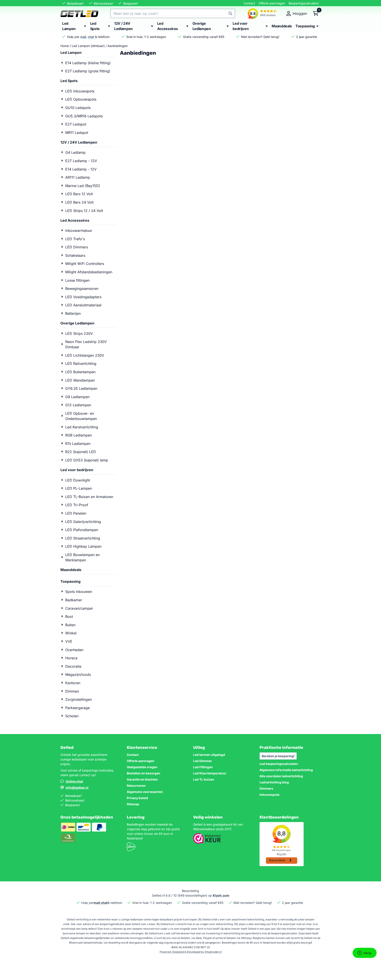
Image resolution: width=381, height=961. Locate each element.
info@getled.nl (77, 787)
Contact (249, 3)
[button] (296, 13)
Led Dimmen (202, 761)
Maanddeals (70, 570)
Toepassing (70, 581)
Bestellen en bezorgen (143, 773)
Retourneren (136, 785)
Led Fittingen (203, 767)
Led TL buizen (203, 779)
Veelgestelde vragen (142, 767)
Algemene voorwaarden (145, 792)
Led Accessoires (74, 220)
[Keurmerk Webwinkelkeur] (207, 842)
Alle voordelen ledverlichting (281, 776)
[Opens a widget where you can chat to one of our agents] (364, 953)
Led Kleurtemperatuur (209, 773)
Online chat (74, 781)
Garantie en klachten (142, 779)
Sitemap (133, 804)
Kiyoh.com (221, 895)
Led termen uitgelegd (209, 755)
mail (83, 37)
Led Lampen (71, 52)
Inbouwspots (270, 794)
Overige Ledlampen (77, 323)
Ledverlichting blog (274, 782)
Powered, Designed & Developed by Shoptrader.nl (191, 952)
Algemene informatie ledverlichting (286, 770)
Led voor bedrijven (76, 470)
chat (91, 37)
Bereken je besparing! (278, 756)
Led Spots (69, 81)
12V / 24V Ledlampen (78, 142)
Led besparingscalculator (279, 764)
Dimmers (266, 788)
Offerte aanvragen (272, 3)
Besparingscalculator (304, 3)
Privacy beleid (137, 798)
